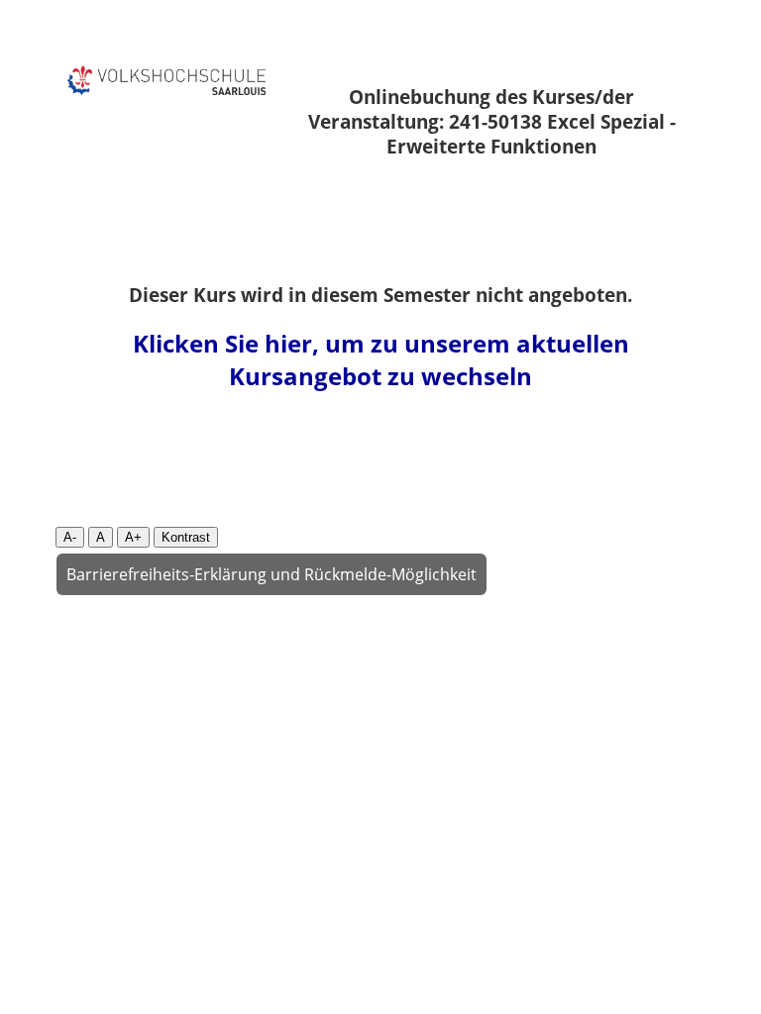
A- (69, 537)
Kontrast (186, 537)
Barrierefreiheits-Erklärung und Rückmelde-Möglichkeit (271, 574)
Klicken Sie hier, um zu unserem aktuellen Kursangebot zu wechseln (381, 359)
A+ (133, 537)
